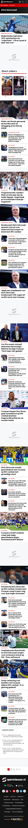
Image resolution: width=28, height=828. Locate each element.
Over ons (12, 796)
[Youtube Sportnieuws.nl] (14, 791)
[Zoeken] (22, 2)
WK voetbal (11, 145)
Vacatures (20, 796)
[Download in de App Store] (19, 785)
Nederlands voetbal (7, 33)
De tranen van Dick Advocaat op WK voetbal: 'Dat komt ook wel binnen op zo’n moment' (17, 494)
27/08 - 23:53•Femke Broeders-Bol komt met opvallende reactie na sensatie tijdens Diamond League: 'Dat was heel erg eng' (13, 742)
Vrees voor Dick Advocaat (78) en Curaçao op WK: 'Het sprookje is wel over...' (17, 625)
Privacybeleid (19, 802)
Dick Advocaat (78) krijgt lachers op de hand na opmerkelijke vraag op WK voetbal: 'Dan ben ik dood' (17, 483)
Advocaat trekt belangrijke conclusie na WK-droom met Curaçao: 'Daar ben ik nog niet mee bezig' (17, 240)
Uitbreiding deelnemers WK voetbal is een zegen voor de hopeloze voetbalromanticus (16, 360)
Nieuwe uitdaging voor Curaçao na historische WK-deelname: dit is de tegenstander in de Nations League (16, 138)
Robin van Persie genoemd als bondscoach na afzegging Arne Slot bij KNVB (13, 124)
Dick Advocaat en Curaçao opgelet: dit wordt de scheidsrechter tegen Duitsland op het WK (17, 722)
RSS (22, 799)
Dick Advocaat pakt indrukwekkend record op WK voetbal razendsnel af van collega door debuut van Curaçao (17, 603)
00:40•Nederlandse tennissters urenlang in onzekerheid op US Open (13, 735)
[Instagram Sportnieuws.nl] (7, 791)
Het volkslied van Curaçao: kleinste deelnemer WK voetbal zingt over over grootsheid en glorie (17, 265)
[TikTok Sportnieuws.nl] (17, 791)
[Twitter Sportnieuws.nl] (10, 791)
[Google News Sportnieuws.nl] (24, 791)
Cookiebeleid (6, 805)
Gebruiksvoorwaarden (18, 805)
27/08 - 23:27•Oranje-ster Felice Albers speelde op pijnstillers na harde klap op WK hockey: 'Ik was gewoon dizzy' (13, 750)
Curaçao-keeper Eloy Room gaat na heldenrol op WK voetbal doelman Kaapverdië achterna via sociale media (13, 416)
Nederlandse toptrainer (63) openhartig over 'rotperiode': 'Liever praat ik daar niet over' (13, 39)
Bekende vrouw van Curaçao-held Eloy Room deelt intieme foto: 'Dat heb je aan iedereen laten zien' (17, 385)
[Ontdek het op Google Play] (9, 785)
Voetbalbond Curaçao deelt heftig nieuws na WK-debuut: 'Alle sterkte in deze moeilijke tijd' (17, 150)
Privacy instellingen (17, 812)
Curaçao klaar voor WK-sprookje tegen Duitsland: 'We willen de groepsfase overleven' (17, 710)
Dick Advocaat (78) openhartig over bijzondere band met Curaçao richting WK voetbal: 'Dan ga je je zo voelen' (16, 698)
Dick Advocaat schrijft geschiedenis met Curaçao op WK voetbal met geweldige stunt (13, 470)
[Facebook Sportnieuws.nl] (3, 791)
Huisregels (7, 812)
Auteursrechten (8, 802)
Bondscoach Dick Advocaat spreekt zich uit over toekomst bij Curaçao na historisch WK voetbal (13, 228)
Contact (6, 796)
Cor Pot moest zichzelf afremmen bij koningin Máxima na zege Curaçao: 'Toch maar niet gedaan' (12, 347)
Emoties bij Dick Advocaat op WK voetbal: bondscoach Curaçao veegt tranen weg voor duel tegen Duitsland (13, 590)
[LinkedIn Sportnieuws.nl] (21, 791)
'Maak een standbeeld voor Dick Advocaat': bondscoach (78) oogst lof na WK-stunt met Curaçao (13, 293)
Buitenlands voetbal (14, 132)
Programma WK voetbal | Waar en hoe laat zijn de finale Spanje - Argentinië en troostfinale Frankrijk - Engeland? (12, 197)
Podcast (12, 5)
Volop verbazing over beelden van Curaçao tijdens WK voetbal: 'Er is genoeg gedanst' (12, 683)
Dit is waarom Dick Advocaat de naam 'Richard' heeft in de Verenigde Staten (15, 615)
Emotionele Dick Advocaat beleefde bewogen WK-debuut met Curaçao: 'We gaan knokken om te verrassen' (17, 506)
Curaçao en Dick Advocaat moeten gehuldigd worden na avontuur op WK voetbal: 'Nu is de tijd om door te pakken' (17, 253)
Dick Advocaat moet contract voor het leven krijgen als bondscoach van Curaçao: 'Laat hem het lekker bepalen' (16, 162)
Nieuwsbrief (15, 799)
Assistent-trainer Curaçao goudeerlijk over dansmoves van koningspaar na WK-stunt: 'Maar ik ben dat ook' (17, 372)
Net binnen (4, 5)
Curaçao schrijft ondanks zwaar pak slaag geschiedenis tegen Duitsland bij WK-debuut (12, 536)
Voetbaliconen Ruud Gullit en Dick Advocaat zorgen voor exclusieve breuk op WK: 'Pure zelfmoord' (13, 653)
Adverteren (7, 799)
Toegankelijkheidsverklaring (13, 809)
